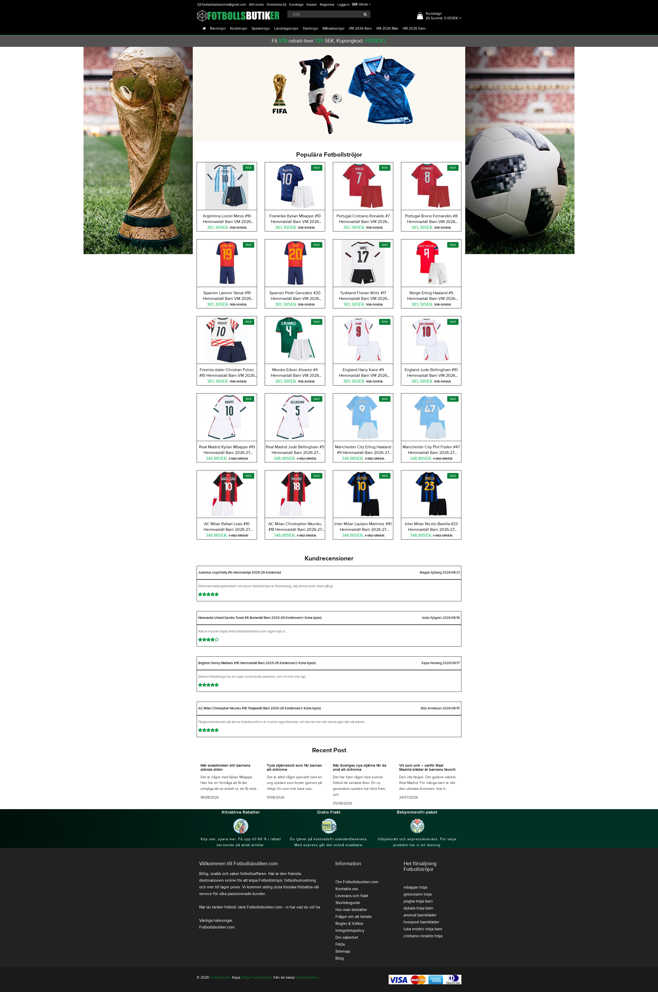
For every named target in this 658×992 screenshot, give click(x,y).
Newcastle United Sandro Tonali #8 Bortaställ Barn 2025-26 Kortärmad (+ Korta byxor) (260, 618)
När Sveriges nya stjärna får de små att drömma (359, 767)
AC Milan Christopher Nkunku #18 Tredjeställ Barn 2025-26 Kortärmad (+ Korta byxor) (259, 708)
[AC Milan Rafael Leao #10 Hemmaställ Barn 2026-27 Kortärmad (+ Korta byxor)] (227, 493)
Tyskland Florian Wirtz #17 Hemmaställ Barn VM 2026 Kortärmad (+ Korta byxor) (363, 298)
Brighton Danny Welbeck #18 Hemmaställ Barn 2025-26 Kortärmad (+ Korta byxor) (257, 663)
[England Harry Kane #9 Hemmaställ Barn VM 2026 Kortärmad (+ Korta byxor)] (363, 339)
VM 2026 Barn (360, 28)
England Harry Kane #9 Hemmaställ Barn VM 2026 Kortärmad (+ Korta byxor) (363, 375)
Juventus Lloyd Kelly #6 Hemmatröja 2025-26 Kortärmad (239, 572)
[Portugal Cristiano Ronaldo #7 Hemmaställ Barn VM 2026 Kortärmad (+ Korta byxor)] (363, 185)
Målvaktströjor (334, 28)
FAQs (340, 944)
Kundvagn (296, 5)
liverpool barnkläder (421, 922)
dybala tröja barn (418, 908)
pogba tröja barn (418, 901)
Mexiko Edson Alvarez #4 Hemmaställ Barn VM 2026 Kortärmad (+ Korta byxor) (295, 375)
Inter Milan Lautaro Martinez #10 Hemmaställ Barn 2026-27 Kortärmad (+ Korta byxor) (363, 529)
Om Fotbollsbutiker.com (356, 881)
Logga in (343, 5)
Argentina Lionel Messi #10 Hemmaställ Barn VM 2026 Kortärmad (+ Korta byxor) (227, 221)
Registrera (327, 5)
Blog (339, 958)
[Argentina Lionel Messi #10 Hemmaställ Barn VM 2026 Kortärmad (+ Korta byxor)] (227, 185)
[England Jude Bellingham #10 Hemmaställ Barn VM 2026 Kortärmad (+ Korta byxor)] (431, 339)
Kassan (311, 5)
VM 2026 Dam (414, 28)
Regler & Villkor (349, 923)
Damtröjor (310, 28)
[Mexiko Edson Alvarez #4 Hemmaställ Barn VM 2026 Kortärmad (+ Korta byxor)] (295, 339)
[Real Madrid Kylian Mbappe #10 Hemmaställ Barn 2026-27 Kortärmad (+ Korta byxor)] (227, 416)
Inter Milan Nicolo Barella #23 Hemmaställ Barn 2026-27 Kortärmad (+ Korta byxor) (431, 529)
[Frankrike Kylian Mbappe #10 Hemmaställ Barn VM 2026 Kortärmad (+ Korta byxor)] (295, 185)
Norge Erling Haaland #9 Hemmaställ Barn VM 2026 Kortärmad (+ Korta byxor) (431, 298)
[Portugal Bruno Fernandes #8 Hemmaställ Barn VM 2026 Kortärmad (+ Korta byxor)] (431, 185)
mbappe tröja (415, 887)
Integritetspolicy (349, 930)
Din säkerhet (346, 937)
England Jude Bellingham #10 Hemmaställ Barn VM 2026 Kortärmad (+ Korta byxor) (431, 375)
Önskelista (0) (276, 5)
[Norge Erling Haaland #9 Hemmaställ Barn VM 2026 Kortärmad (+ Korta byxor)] (431, 262)
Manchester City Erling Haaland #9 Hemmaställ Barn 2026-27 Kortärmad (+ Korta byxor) (363, 452)
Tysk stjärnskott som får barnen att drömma (294, 767)
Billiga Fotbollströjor (256, 977)
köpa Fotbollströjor (265, 880)
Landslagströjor (286, 28)
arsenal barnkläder (420, 915)
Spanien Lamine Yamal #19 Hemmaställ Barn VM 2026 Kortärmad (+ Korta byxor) (227, 298)
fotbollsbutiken (307, 977)
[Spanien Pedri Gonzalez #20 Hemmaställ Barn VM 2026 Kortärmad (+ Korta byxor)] (295, 262)
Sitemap (342, 951)
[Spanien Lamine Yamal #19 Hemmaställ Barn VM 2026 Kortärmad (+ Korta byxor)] (227, 262)
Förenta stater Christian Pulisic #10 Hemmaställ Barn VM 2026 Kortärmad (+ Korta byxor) (226, 375)
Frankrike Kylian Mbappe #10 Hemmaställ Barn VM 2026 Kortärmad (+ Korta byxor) (295, 221)
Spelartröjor (261, 28)
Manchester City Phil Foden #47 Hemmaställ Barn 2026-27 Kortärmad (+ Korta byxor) (431, 452)
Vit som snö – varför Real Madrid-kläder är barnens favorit (427, 767)
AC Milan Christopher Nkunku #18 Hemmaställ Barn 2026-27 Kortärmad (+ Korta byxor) (295, 529)
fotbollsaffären (253, 873)
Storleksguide (347, 902)
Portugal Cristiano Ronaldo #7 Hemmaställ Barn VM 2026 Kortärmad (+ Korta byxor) (363, 221)
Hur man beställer (351, 909)
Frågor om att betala (353, 916)
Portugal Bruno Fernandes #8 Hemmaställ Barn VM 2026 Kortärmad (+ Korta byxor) (431, 221)
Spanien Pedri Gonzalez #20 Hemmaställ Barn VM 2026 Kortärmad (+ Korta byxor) (295, 298)
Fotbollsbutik (220, 977)
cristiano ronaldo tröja (423, 936)
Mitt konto (256, 5)
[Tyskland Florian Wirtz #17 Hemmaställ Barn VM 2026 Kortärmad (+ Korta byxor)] (363, 262)
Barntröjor (218, 28)
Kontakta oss (346, 888)
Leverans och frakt (351, 895)
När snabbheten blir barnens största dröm (225, 767)
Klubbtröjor (239, 28)
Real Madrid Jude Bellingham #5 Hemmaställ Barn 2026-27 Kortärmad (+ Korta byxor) (295, 452)
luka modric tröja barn (423, 929)
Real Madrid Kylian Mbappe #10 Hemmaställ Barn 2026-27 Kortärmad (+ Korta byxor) (227, 452)
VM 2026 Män (387, 28)
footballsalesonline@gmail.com (223, 5)
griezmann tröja (418, 894)
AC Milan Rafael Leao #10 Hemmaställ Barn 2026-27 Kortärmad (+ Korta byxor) (227, 529)
